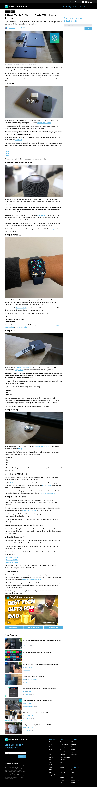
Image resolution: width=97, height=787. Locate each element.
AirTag (20, 449)
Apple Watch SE (21, 308)
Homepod (29, 679)
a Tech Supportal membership (31, 579)
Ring (30, 703)
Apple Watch (41, 215)
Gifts (12, 12)
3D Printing (26, 727)
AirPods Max (18, 140)
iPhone (29, 643)
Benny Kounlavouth (28, 682)
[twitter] (24, 27)
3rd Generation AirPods (44, 123)
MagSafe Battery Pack (17, 483)
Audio (24, 679)
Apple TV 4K (19, 370)
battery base (53, 229)
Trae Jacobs (12, 28)
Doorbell (25, 703)
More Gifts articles (53, 627)
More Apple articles (14, 627)
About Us (77, 1)
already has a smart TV (24, 367)
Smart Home (30, 715)
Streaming (30, 655)
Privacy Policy (9, 782)
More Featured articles (34, 627)
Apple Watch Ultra (21, 327)
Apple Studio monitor (29, 510)
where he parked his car (42, 446)
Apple (7, 12)
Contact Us (69, 1)
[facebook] (21, 27)
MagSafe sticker (47, 485)
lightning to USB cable (47, 493)
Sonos (35, 679)
